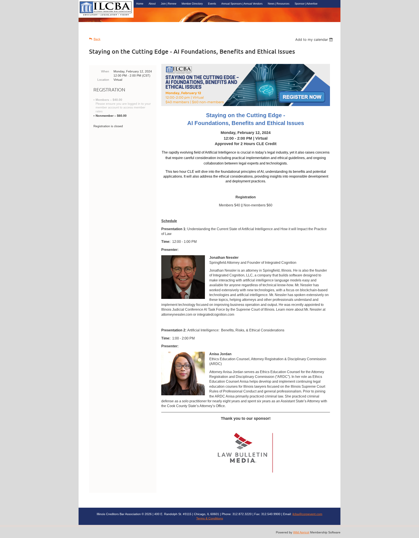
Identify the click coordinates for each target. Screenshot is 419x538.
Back (97, 39)
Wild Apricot (301, 532)
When (105, 71)
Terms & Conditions (209, 518)
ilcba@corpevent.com (307, 514)
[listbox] (314, 39)
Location (103, 79)
